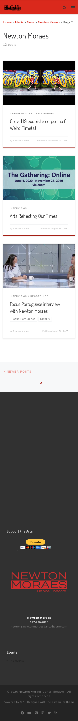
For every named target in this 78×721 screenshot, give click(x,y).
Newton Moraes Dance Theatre (41, 691)
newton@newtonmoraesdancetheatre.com (39, 626)
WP (22, 701)
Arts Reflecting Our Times (33, 216)
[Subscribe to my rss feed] (55, 713)
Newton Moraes (49, 22)
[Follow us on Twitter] (49, 713)
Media (19, 22)
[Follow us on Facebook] (22, 713)
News (31, 22)
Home (7, 22)
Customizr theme (63, 701)
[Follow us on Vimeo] (36, 713)
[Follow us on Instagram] (42, 713)
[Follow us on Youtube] (29, 713)
